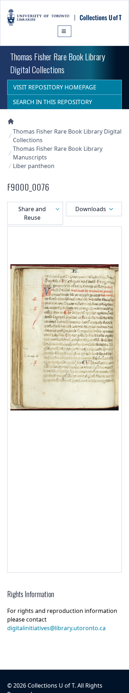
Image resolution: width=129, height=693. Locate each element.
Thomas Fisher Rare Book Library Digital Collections (67, 135)
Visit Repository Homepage (54, 87)
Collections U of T (51, 685)
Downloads (90, 209)
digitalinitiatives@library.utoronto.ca (56, 628)
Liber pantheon (33, 166)
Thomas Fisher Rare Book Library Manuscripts (57, 153)
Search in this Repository (52, 102)
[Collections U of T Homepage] (10, 121)
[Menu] (64, 31)
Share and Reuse (32, 213)
